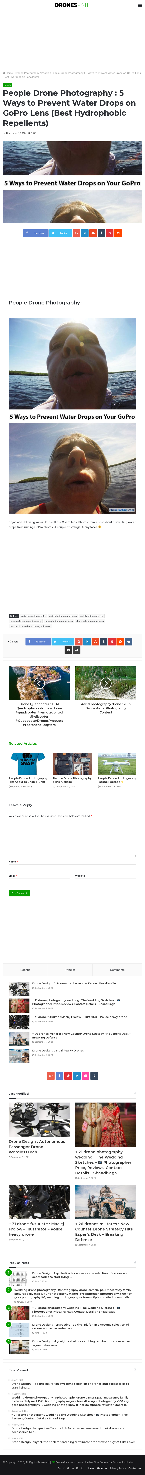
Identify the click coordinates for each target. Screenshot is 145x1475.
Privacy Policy (118, 1468)
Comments (117, 970)
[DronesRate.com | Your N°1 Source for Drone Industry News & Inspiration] (72, 5)
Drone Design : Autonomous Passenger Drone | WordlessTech (75, 983)
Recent (25, 970)
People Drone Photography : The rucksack (72, 780)
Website (80, 875)
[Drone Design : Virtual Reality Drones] (19, 1056)
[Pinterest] (68, 1076)
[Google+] (51, 1076)
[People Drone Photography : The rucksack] (72, 764)
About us (101, 1468)
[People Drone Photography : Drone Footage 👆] (117, 764)
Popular (70, 970)
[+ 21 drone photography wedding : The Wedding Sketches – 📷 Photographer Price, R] (19, 1006)
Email (13, 875)
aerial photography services (63, 616)
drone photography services (59, 621)
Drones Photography (27, 72)
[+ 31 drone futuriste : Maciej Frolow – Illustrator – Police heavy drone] (19, 1022)
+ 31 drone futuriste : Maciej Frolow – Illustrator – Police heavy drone (79, 1017)
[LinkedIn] (77, 1076)
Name (13, 861)
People (45, 72)
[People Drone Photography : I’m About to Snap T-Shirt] (28, 764)
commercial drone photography (25, 621)
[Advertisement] (72, 41)
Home (9, 72)
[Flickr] (85, 1076)
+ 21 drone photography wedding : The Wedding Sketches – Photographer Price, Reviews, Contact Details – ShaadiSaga (103, 1162)
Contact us (134, 1468)
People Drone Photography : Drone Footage (117, 780)
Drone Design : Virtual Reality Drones (58, 1050)
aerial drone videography (33, 616)
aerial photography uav (91, 616)
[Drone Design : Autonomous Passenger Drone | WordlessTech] (19, 989)
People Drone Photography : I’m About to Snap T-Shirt (28, 780)
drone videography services (90, 621)
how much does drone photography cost (30, 626)
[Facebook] (59, 1076)
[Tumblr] (94, 1076)
